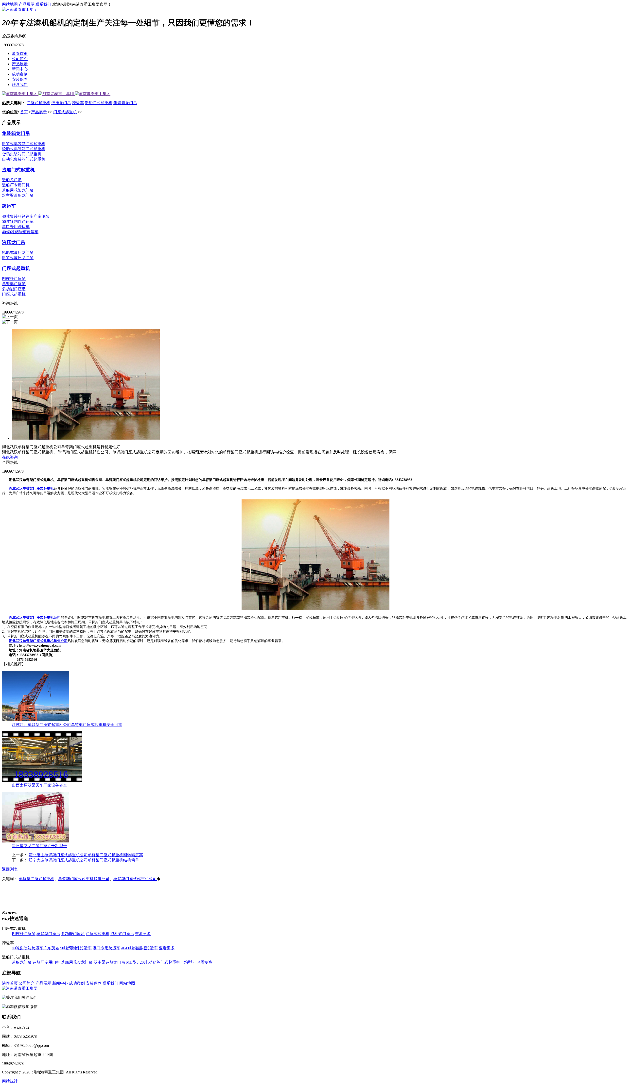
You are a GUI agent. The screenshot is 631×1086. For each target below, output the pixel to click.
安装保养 (20, 79)
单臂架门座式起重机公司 (135, 879)
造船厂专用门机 (16, 185)
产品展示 (27, 4)
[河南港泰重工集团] (19, 9)
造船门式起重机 (98, 103)
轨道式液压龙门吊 (18, 258)
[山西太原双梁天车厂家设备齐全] (42, 780)
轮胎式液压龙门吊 (18, 252)
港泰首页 (20, 53)
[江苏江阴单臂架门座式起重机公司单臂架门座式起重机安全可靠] (35, 720)
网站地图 (10, 4)
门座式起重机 (38, 103)
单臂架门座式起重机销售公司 (83, 879)
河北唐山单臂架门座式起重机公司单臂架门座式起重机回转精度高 (86, 855)
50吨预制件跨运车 (18, 221)
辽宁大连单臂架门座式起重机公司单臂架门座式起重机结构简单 (84, 860)
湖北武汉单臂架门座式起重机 (31, 488)
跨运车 (78, 103)
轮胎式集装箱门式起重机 (23, 149)
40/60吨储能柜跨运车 (20, 232)
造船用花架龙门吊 (18, 190)
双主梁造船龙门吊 (18, 195)
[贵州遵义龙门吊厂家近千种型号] (35, 841)
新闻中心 (20, 69)
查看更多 (143, 934)
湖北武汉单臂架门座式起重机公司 (35, 617)
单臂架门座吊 (14, 284)
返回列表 (10, 869)
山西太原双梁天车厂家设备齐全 (39, 785)
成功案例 (20, 74)
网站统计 (10, 1081)
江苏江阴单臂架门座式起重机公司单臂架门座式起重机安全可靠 (67, 725)
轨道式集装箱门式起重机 (23, 144)
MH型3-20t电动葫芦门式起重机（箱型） (161, 962)
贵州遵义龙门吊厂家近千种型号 (39, 846)
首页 (24, 112)
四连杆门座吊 (14, 279)
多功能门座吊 (14, 289)
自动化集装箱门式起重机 (23, 159)
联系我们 (43, 4)
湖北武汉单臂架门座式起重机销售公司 (38, 641)
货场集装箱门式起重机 (21, 154)
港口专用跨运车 (16, 227)
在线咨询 (10, 457)
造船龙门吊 (12, 180)
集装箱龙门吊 (125, 103)
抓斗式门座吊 (122, 934)
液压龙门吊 (61, 103)
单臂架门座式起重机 (36, 879)
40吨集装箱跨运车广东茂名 (25, 216)
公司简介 (20, 59)
